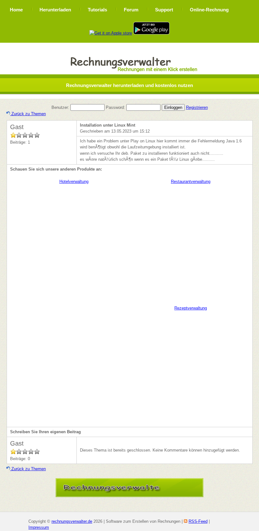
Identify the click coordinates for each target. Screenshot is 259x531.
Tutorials (97, 9)
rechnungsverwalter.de (71, 521)
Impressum (38, 527)
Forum (131, 9)
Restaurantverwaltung (190, 181)
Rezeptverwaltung (190, 308)
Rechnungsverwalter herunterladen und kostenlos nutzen (129, 85)
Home (16, 9)
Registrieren (197, 107)
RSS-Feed (198, 521)
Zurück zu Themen (28, 113)
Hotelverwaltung (73, 181)
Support (164, 9)
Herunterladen (55, 9)
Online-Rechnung (209, 9)
